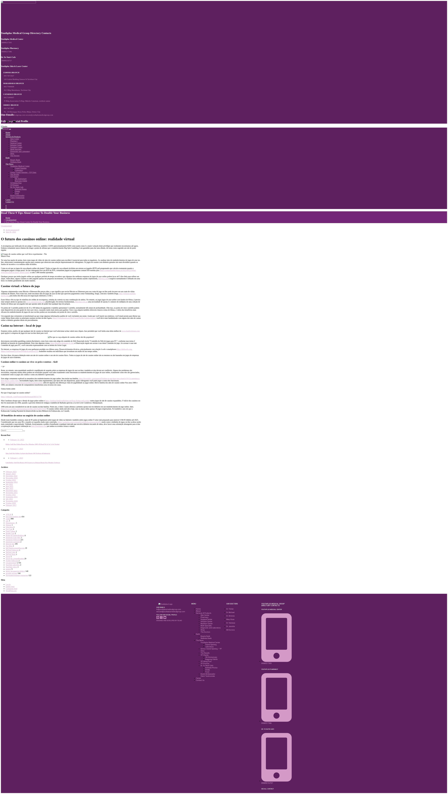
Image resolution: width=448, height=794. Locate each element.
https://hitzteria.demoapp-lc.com (62, 343)
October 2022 (11, 480)
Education (9, 527)
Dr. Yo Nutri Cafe (16, 187)
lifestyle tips (10, 544)
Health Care (10, 533)
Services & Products (13, 137)
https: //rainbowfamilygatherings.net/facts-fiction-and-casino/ (67, 401)
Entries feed (10, 587)
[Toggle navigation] (10, 129)
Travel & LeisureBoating (15, 559)
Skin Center (14, 139)
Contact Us (10, 202)
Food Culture (10, 531)
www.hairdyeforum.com (131, 331)
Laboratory (19, 170)
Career (8, 200)
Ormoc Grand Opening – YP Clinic (23, 172)
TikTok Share (11, 554)
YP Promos (14, 185)
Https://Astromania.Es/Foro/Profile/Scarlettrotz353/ (19, 351)
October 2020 (11, 503)
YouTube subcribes (13, 565)
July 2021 (9, 499)
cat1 (7, 521)
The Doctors (14, 156)
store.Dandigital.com (38, 426)
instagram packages (13, 542)
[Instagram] (10, 123)
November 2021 (12, 493)
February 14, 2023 (17, 440)
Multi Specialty (15, 149)
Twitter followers (12, 561)
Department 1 (11, 523)
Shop (12, 154)
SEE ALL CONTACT (267, 789)
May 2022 (9, 488)
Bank (8, 158)
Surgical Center (16, 143)
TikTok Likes (11, 552)
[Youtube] (164, 617)
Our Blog (9, 546)
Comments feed (11, 589)
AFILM (8, 514)
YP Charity (14, 177)
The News (9, 164)
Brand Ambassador (17, 196)
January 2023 (11, 474)
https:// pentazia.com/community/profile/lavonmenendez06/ (79, 422)
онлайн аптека (11, 573)
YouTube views (11, 567)
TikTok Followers (12, 550)
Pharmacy (14, 141)
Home (8, 133)
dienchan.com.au (81, 302)
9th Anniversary (21, 179)
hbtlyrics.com (103, 279)
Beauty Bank (15, 160)
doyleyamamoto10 (12, 230)
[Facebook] (7, 123)
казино (8, 569)
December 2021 (11, 491)
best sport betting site (13, 517)
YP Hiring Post (15, 183)
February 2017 (11, 505)
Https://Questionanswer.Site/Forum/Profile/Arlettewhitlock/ (74, 318)
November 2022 (12, 478)
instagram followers (13, 540)
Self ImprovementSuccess (15, 548)
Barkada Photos (21, 189)
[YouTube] (14, 123)
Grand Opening (20, 168)
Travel (8, 556)
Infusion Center (16, 145)
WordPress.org (11, 591)
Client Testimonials (17, 198)
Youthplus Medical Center (20, 166)
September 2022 (12, 482)
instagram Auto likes (13, 538)
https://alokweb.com (124, 349)
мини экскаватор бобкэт (15, 571)
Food (17, 193)
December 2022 (11, 476)
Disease (8, 525)
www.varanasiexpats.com (35, 302)
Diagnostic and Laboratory (20, 151)
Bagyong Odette (21, 181)
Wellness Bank (15, 162)
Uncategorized (11, 220)
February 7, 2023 (16, 449)
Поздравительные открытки (17, 575)
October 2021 (11, 495)
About (8, 135)
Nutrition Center (16, 147)
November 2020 (12, 501)
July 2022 (9, 484)
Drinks (17, 191)
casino (8, 519)
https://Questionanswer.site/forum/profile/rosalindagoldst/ (22, 383)
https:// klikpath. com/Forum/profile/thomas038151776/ (21, 397)
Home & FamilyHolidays (15, 535)
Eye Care (9, 529)
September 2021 (12, 497)
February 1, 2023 (16, 458)
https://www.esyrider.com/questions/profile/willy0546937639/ (23, 409)
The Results (14, 175)
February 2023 (11, 472)
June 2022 (9, 486)
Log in (8, 584)
